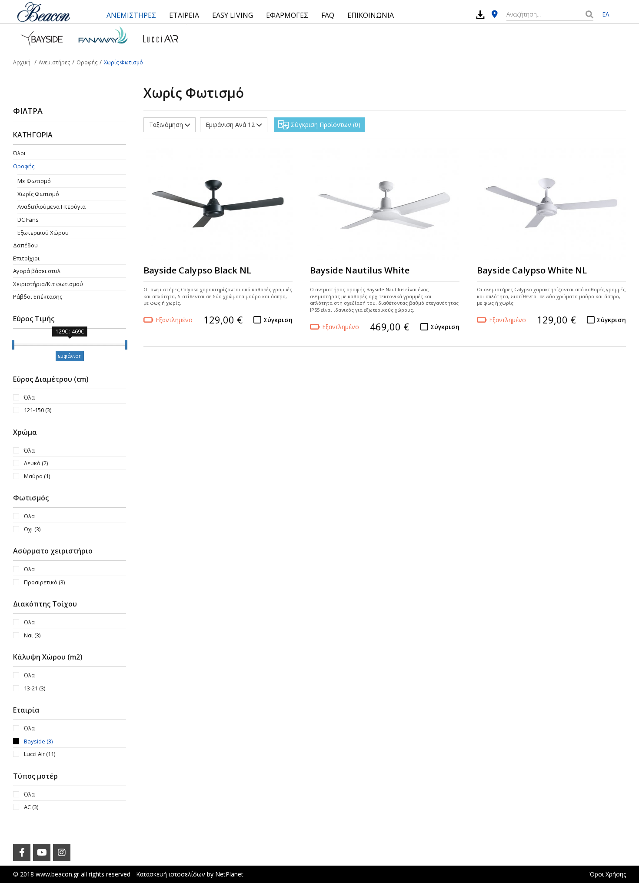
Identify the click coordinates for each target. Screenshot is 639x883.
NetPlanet (229, 874)
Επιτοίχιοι (26, 258)
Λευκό (36, 463)
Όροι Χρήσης (607, 874)
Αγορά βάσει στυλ (36, 271)
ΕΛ (605, 14)
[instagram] (61, 852)
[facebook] (21, 852)
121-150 (37, 410)
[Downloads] (480, 14)
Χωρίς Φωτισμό (38, 194)
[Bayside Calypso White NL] (551, 204)
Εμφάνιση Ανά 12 (231, 124)
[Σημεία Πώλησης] (495, 14)
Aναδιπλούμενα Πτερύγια (51, 206)
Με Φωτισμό (34, 181)
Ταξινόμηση (167, 124)
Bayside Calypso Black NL (197, 270)
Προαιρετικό (44, 582)
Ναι (32, 635)
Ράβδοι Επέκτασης (37, 296)
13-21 (34, 688)
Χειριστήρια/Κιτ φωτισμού (48, 284)
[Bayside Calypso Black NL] (218, 204)
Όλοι (19, 153)
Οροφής (23, 166)
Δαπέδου (25, 245)
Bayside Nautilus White (359, 270)
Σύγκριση (278, 320)
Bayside (38, 741)
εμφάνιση (70, 356)
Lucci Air (39, 754)
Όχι (32, 529)
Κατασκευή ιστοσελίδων (170, 874)
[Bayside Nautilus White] (384, 204)
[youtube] (41, 852)
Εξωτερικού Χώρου (43, 233)
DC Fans (28, 219)
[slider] (13, 345)
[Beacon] (43, 11)
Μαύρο (37, 476)
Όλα (29, 397)
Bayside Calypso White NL (532, 270)
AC (31, 807)
